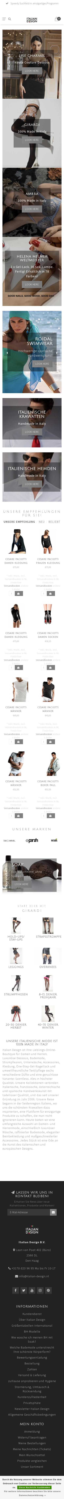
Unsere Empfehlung (19, 522)
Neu (42, 522)
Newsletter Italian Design (32, 1409)
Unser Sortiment (32, 1467)
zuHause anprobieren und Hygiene (32, 1381)
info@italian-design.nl (34, 1276)
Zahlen (32, 1369)
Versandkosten (12, 585)
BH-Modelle (32, 1331)
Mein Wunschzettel (32, 1455)
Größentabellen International (32, 1325)
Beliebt (54, 522)
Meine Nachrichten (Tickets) (32, 1449)
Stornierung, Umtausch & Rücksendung (32, 1389)
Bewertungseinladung (32, 1357)
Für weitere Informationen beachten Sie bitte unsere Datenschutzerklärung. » (32, 1493)
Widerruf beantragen (32, 1437)
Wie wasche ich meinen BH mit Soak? (32, 1339)
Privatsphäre (32, 1403)
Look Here (32, 284)
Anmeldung (32, 1431)
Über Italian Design (32, 1320)
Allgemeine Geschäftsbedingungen (32, 1414)
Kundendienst (32, 1314)
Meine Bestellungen (32, 1443)
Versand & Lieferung (32, 1375)
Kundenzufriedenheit (32, 1397)
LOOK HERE (42, 359)
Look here (32, 70)
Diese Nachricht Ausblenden (34, 1487)
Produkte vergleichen (32, 1461)
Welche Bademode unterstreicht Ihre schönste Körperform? (32, 1350)
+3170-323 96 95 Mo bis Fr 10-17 (34, 1268)
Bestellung (32, 1363)
